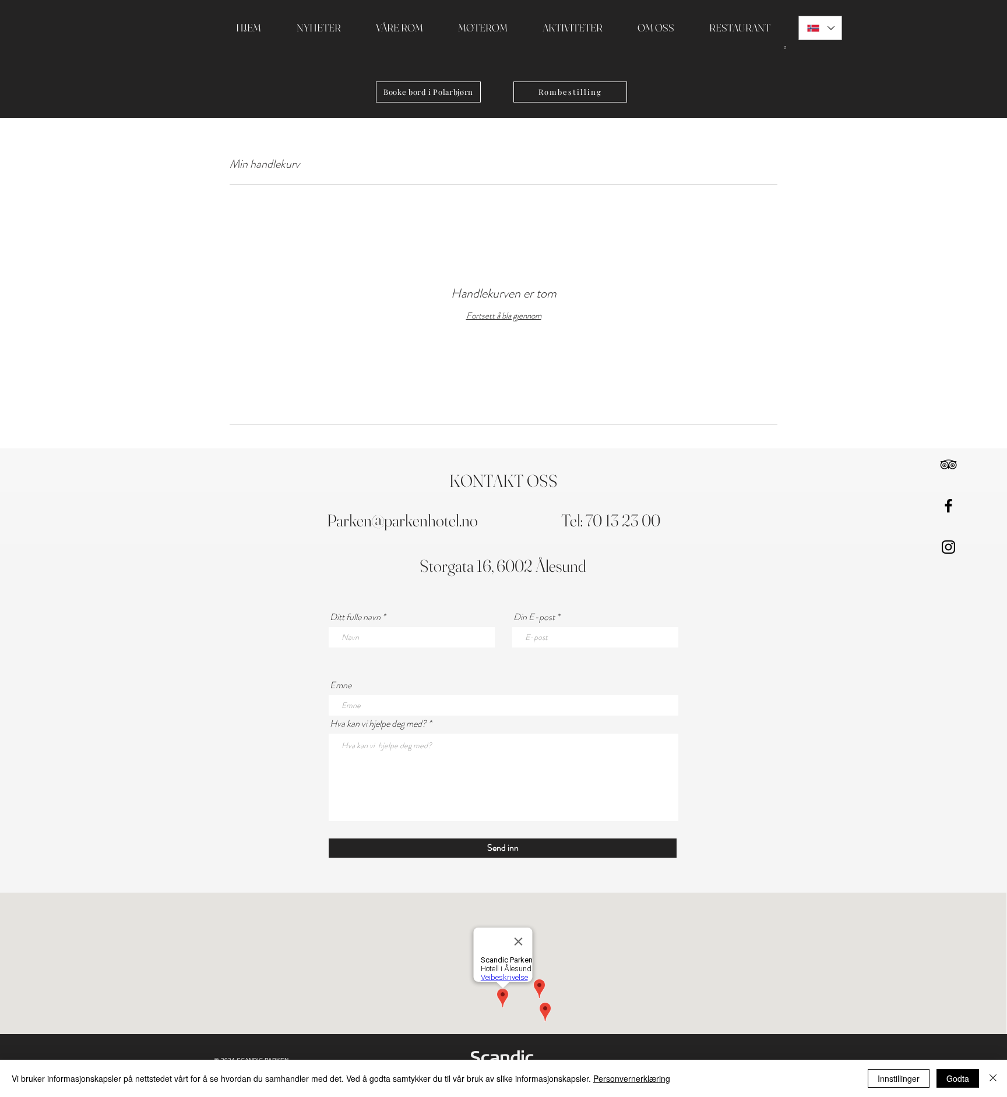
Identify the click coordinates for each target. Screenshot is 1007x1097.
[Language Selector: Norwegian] (820, 28)
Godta (957, 1078)
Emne (340, 685)
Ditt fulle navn (355, 617)
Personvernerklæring (631, 1078)
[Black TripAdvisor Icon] (948, 464)
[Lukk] (993, 1078)
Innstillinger (899, 1078)
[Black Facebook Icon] (948, 506)
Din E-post (534, 617)
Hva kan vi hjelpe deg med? (378, 723)
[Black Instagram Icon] (948, 547)
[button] (784, 45)
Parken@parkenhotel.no (402, 520)
